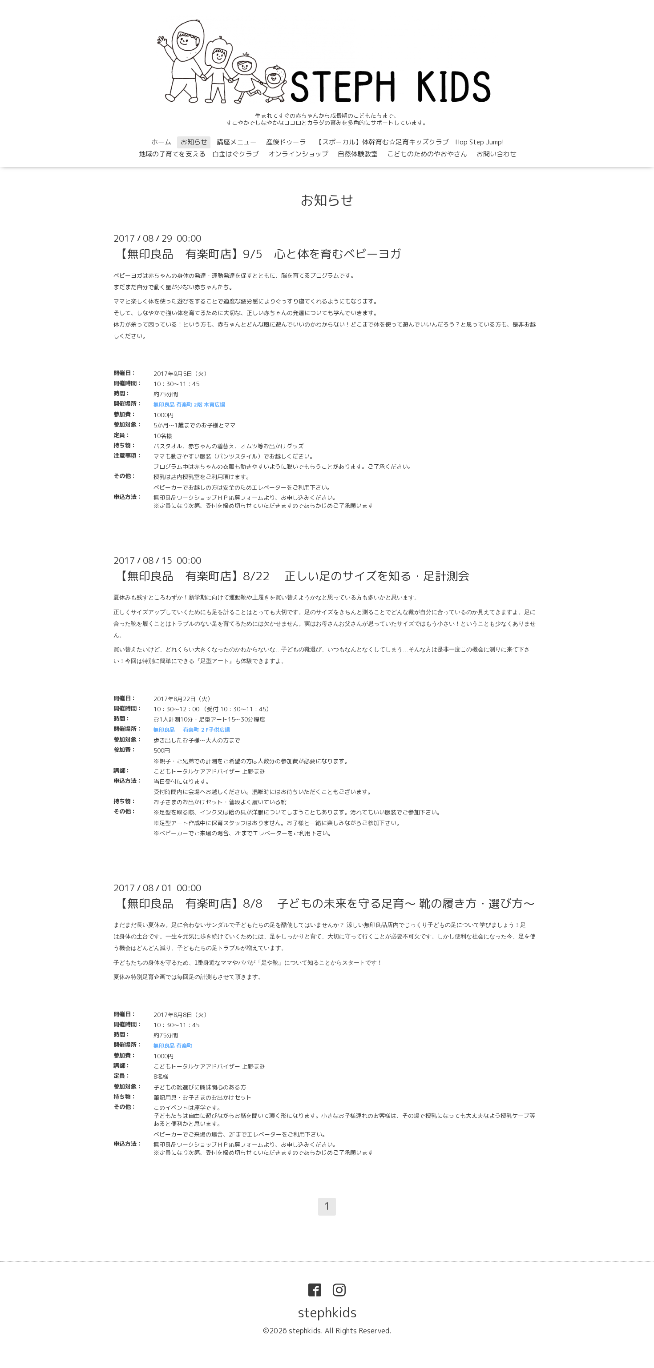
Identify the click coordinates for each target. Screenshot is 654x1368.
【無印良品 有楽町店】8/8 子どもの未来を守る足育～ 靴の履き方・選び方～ (325, 903)
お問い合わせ (496, 154)
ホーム (161, 142)
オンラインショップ (298, 154)
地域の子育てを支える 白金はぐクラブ (199, 154)
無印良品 (164, 730)
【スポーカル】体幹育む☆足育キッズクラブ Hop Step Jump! (409, 142)
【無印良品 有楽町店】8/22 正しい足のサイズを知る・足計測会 (292, 576)
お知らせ (194, 142)
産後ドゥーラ (286, 142)
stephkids (327, 1312)
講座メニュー (237, 142)
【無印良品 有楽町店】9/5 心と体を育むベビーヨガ (258, 254)
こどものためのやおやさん (427, 154)
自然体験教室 (358, 154)
